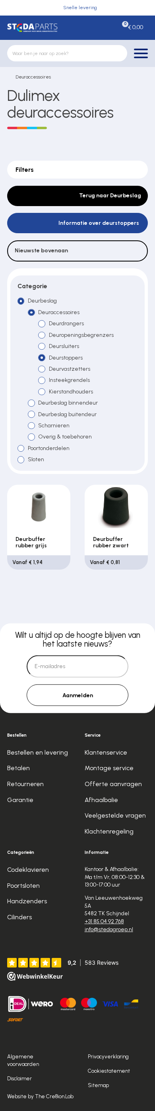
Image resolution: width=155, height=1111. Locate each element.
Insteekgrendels (69, 380)
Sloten (36, 459)
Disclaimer (19, 1078)
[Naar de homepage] (32, 28)
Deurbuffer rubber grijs (31, 542)
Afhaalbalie (101, 800)
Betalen (18, 768)
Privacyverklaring (108, 1056)
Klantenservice (106, 752)
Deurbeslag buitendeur (67, 414)
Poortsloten (23, 885)
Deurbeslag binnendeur (68, 402)
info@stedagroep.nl (109, 929)
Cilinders (19, 917)
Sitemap (98, 1085)
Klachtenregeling (109, 831)
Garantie (20, 800)
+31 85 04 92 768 (104, 921)
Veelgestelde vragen (115, 815)
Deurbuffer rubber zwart (111, 542)
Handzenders (27, 901)
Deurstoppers (66, 357)
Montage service (109, 768)
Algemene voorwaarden (23, 1060)
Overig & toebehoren (65, 436)
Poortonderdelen (49, 448)
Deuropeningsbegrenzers (81, 335)
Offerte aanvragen (113, 784)
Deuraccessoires (33, 77)
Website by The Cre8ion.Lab (40, 1096)
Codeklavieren (28, 869)
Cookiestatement (109, 1071)
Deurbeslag (42, 300)
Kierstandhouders (71, 391)
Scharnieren (54, 425)
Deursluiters (64, 346)
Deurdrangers (66, 323)
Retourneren (25, 784)
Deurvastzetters (69, 369)
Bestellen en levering (37, 752)
